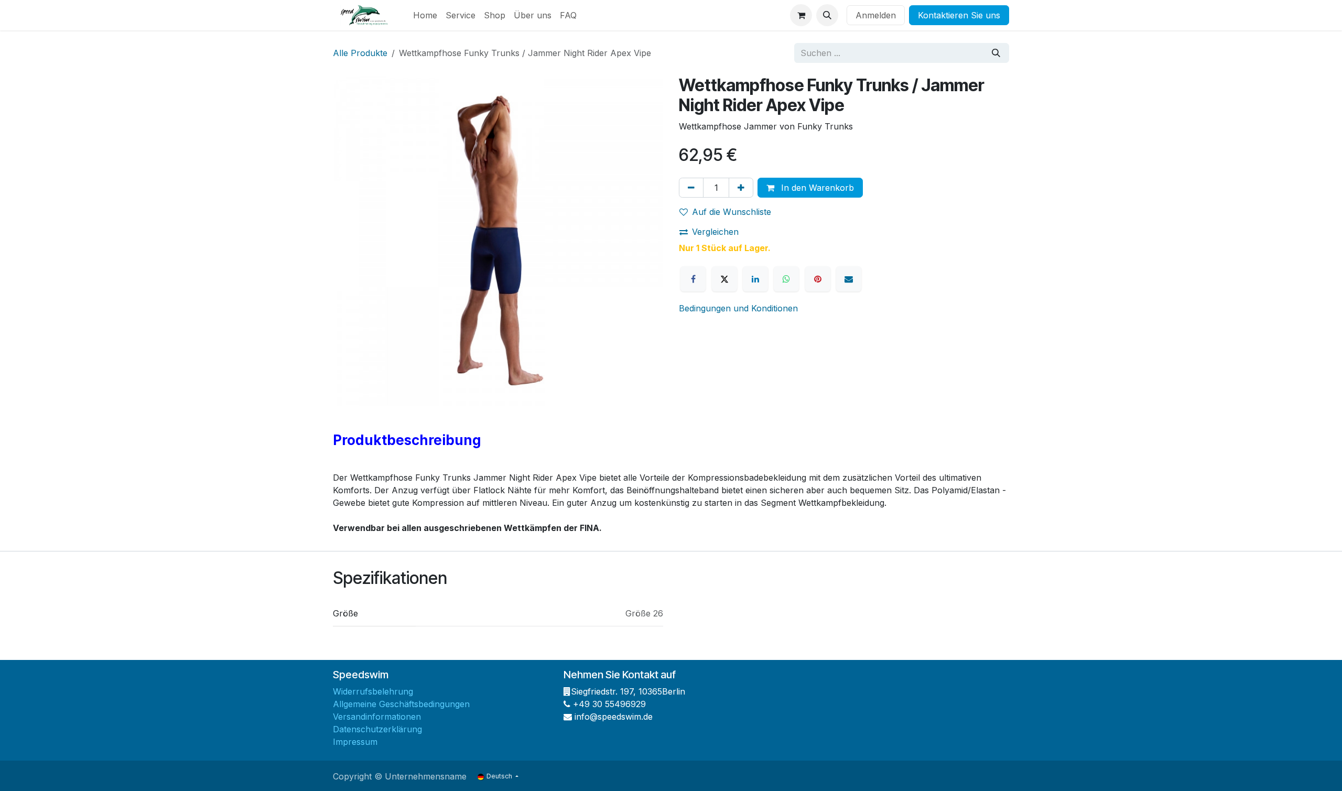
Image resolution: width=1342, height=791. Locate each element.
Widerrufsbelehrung (373, 691)
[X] (724, 278)
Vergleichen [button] (715, 231)
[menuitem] (425, 15)
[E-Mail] (848, 278)
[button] (827, 15)
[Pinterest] (817, 278)
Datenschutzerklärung (377, 729)
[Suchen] (996, 53)
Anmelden (876, 15)
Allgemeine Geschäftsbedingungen (401, 704)
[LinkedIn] (755, 278)
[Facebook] (693, 278)
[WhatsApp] (786, 278)
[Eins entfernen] (691, 188)
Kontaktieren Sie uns (959, 15)
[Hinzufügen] (741, 188)
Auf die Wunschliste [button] (731, 212)
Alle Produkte (360, 53)
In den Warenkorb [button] (816, 187)
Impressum (355, 741)
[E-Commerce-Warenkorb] (801, 15)
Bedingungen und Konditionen (738, 308)
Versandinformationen (377, 716)
